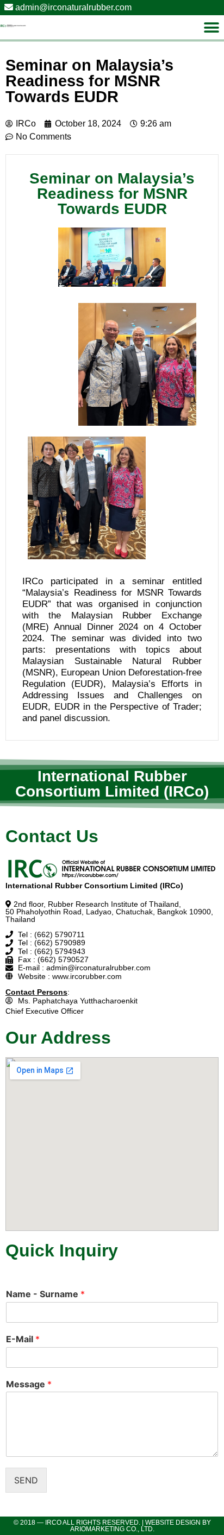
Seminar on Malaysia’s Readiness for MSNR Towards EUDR (89, 80)
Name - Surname (45, 1293)
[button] (212, 27)
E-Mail (23, 1339)
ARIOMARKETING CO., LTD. (112, 1529)
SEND (26, 1480)
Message (29, 1384)
